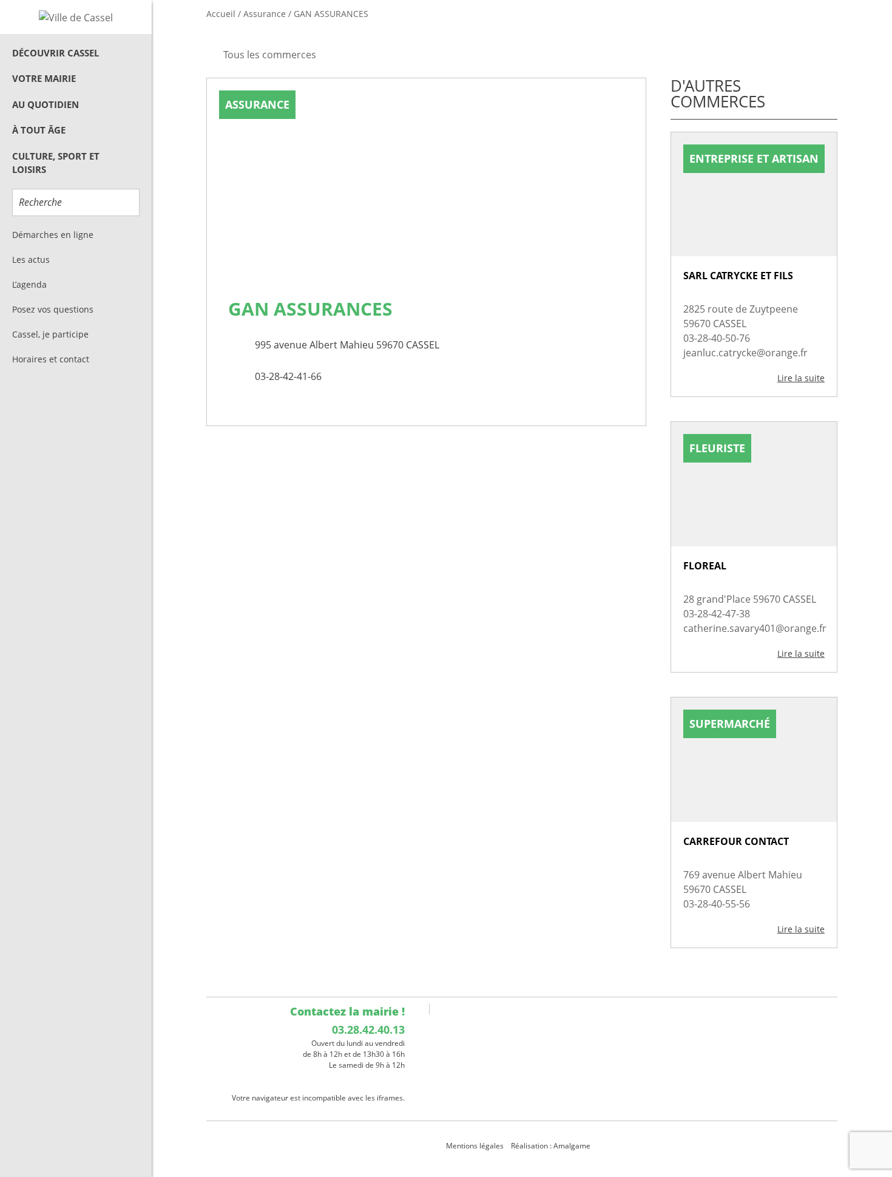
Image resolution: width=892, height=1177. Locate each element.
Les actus (31, 259)
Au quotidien (45, 104)
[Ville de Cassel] (76, 17)
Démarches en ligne (52, 234)
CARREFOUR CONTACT (736, 841)
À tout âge (39, 130)
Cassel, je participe (50, 334)
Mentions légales (475, 1146)
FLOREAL (704, 565)
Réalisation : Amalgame (551, 1146)
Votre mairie (44, 78)
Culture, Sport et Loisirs (56, 163)
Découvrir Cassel (55, 53)
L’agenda (29, 284)
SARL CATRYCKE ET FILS (738, 275)
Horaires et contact (50, 359)
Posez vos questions (52, 309)
